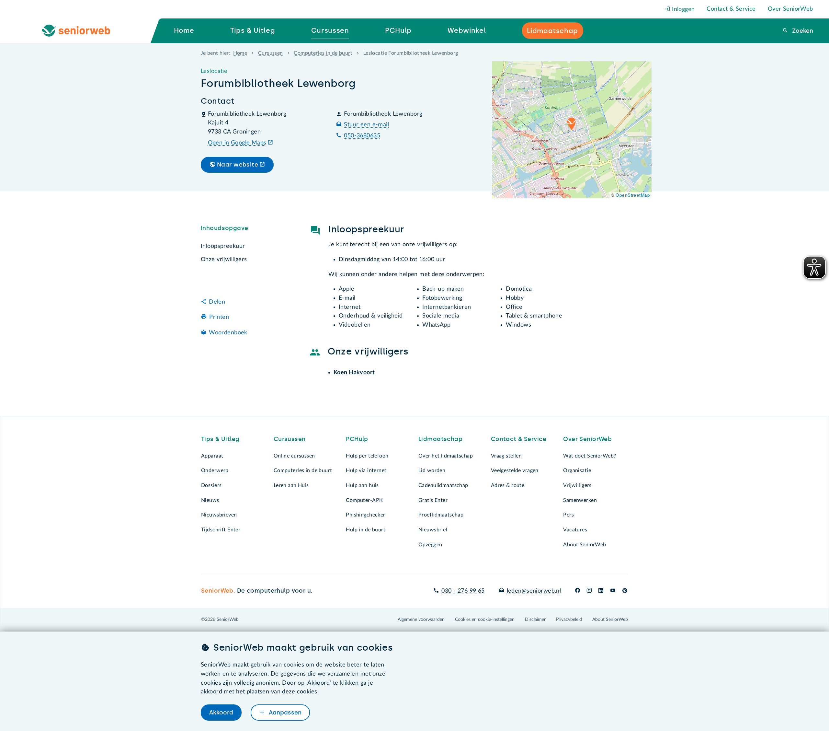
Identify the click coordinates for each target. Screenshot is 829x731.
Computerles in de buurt (323, 53)
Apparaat (212, 455)
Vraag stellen (506, 455)
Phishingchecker (365, 514)
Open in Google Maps (237, 143)
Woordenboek (228, 333)
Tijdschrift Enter (220, 529)
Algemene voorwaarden (421, 619)
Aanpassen (284, 712)
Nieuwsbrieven (219, 514)
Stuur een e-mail (366, 125)
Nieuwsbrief (433, 529)
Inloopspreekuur (223, 246)
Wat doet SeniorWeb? (589, 455)
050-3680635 (362, 136)
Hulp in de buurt (365, 529)
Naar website (237, 164)
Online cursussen (294, 455)
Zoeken (801, 30)
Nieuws (210, 500)
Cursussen (270, 53)
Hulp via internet (366, 470)
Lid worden (431, 470)
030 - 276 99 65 (462, 591)
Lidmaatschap (440, 439)
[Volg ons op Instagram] (589, 591)
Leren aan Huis (291, 485)
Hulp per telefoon (367, 455)
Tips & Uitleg (220, 439)
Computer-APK (364, 500)
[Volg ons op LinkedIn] (601, 591)
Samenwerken (580, 500)
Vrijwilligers (577, 485)
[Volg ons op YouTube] (613, 591)
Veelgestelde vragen (515, 470)
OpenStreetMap (633, 195)
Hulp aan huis (362, 485)
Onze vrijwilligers (224, 259)
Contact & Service (731, 9)
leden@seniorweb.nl (534, 591)
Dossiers (211, 485)
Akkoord (221, 712)
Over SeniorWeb (790, 9)
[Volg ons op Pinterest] (625, 591)
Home (240, 53)
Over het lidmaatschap (445, 455)
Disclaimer (535, 619)
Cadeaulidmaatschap (443, 485)
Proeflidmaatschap (440, 514)
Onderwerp (215, 470)
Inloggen (682, 9)
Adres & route (508, 485)
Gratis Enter (433, 500)
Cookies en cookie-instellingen (485, 619)
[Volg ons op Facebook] (577, 591)
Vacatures (575, 529)
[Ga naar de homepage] (81, 30)
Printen (219, 317)
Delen (217, 302)
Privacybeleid (569, 619)
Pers (568, 514)
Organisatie (577, 470)
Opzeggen (430, 544)
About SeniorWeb (584, 544)
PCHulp (357, 439)
